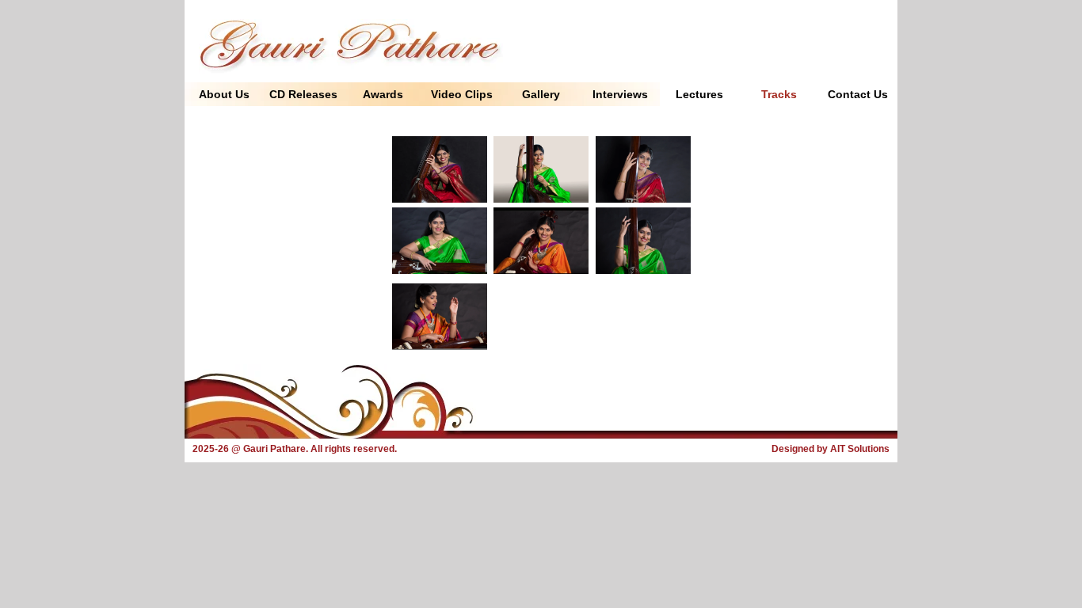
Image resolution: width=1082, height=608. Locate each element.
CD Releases (303, 94)
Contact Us (858, 94)
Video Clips (462, 94)
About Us (224, 94)
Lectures (699, 94)
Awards (383, 94)
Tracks (779, 94)
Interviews (620, 94)
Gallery (541, 94)
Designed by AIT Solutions (830, 448)
